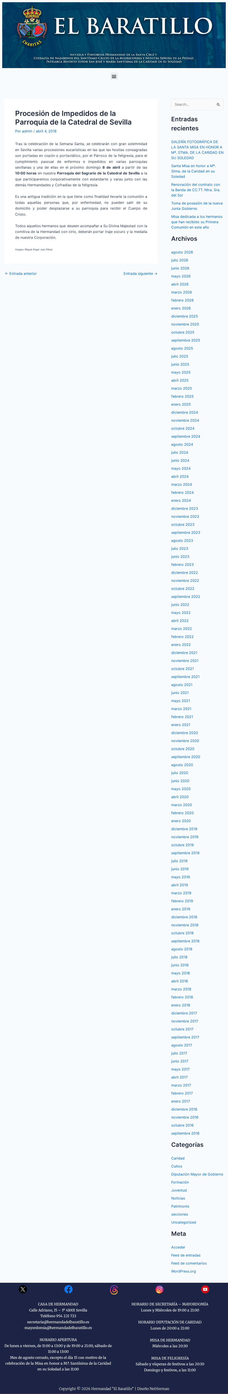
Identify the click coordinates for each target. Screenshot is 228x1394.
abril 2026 (180, 284)
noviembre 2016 (184, 1117)
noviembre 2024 (185, 420)
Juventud (179, 1190)
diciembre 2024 (184, 412)
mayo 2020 (181, 789)
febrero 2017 (182, 1093)
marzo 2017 (181, 1085)
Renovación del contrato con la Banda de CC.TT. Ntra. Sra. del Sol (195, 189)
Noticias (178, 1198)
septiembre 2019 (185, 853)
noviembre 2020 (185, 740)
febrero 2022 (182, 636)
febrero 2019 (182, 901)
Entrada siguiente (140, 273)
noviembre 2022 (185, 580)
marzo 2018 (181, 989)
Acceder (178, 1247)
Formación (180, 1182)
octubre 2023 (182, 524)
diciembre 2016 (184, 1109)
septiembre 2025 (185, 340)
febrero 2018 (182, 997)
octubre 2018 (182, 933)
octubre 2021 (182, 668)
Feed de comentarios (189, 1263)
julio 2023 (179, 548)
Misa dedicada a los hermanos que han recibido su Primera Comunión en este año (196, 221)
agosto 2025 (182, 348)
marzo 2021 (181, 708)
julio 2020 (179, 773)
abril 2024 (180, 476)
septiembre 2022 (185, 596)
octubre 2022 (182, 588)
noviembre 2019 (184, 837)
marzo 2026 (181, 292)
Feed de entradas (185, 1255)
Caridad (178, 1158)
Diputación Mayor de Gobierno (197, 1174)
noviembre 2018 (184, 925)
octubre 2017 (182, 1029)
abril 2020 (180, 797)
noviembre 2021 (184, 660)
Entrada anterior (21, 273)
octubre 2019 (182, 845)
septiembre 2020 (185, 757)
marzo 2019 (181, 893)
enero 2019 (180, 909)
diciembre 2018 (184, 917)
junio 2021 (180, 692)
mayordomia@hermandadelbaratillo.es (58, 1327)
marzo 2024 (181, 484)
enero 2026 (181, 308)
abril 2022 (180, 620)
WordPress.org (183, 1271)
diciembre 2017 (184, 1013)
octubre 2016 (182, 1125)
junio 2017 (179, 1061)
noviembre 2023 (185, 516)
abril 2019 (179, 885)
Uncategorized (183, 1222)
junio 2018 (180, 965)
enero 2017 (180, 1101)
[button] (114, 76)
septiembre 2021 (185, 676)
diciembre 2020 (184, 732)
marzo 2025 (181, 388)
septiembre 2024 (185, 436)
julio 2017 (179, 1053)
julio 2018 (179, 957)
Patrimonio (180, 1206)
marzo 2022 (181, 628)
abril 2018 (179, 981)
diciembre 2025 (184, 316)
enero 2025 (181, 404)
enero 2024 (181, 500)
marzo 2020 (181, 805)
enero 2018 (180, 1005)
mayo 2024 (181, 468)
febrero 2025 (182, 396)
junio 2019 (180, 869)
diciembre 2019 (184, 829)
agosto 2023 (182, 540)
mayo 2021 (180, 700)
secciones (179, 1214)
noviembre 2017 (184, 1021)
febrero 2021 (182, 716)
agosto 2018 (181, 949)
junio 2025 (180, 364)
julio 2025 (179, 356)
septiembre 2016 (185, 1133)
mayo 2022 (181, 612)
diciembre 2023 (184, 508)
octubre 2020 (182, 749)
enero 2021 (180, 724)
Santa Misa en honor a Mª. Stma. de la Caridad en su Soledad (193, 171)
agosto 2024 (182, 444)
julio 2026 (179, 260)
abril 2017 (179, 1077)
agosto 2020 (182, 765)
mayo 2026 (181, 276)
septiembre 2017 (185, 1037)
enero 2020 (181, 821)
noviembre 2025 (185, 324)
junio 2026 (180, 268)
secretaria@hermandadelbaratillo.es (58, 1322)
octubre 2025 (182, 332)
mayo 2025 (181, 372)
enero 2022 (181, 644)
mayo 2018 (180, 973)
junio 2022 (180, 604)
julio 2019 (179, 861)
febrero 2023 (182, 564)
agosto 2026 (182, 252)
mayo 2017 (180, 1069)
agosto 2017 (181, 1045)
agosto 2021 (181, 684)
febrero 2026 (182, 300)
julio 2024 (179, 452)
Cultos (176, 1166)
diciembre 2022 (184, 572)
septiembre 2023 (185, 532)
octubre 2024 (182, 428)
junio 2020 (180, 781)
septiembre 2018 (185, 941)
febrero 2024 (182, 492)
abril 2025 (180, 380)
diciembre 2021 (184, 652)
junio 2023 (180, 556)
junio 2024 (180, 460)
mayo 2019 (180, 877)
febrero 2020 (182, 813)
